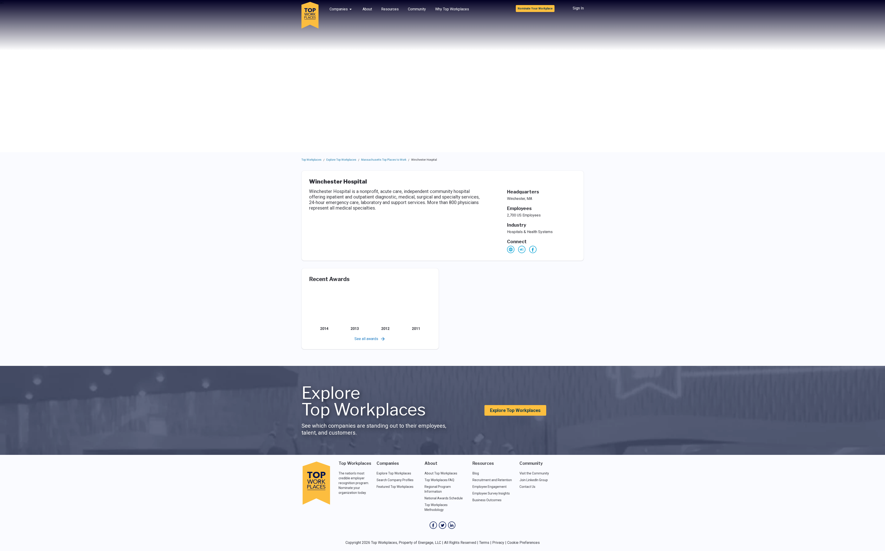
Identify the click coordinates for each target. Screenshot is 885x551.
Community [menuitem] (417, 9)
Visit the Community (534, 473)
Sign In (578, 8)
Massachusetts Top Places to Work (383, 159)
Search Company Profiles (395, 480)
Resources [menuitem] (390, 9)
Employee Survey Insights (491, 493)
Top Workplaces (311, 159)
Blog (475, 473)
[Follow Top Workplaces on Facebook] (433, 525)
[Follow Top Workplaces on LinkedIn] (451, 525)
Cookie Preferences (523, 542)
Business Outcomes (487, 500)
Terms (484, 542)
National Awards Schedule (444, 498)
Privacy (498, 542)
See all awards (366, 339)
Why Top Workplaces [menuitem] (452, 9)
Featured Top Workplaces (395, 487)
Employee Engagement (489, 487)
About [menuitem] (367, 9)
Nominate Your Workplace (535, 8)
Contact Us (527, 487)
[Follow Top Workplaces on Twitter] (442, 525)
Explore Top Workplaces (341, 159)
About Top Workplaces (441, 473)
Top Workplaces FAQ (439, 480)
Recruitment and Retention (492, 480)
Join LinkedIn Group (533, 480)
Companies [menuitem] (339, 9)
